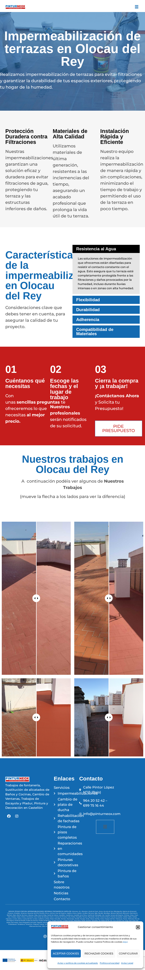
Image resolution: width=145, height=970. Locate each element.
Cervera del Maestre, (117, 915)
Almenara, (24, 913)
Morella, (77, 919)
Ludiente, (41, 919)
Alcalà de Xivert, (93, 911)
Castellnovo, (70, 915)
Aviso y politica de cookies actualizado (77, 963)
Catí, (103, 915)
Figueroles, (91, 917)
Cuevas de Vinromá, (60, 917)
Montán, (64, 919)
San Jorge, (125, 920)
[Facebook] (8, 816)
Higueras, (9, 919)
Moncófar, (57, 919)
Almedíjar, (17, 913)
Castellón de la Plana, (81, 915)
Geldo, (130, 917)
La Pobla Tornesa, (68, 920)
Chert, (136, 915)
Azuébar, (85, 913)
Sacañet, (89, 920)
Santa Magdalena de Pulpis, (28, 922)
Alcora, (101, 911)
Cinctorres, (30, 917)
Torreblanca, (22, 924)
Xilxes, (132, 915)
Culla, (69, 917)
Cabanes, (31, 915)
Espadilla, (79, 917)
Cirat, (35, 917)
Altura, (47, 913)
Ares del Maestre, (61, 913)
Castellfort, (62, 915)
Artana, (74, 913)
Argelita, (69, 913)
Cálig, (36, 915)
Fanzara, (85, 917)
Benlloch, (10, 915)
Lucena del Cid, (27, 919)
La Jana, (15, 919)
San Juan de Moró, (116, 920)
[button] (138, 927)
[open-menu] (105, 827)
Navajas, (83, 919)
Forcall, (97, 917)
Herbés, (134, 917)
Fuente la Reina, (105, 917)
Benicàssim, (134, 913)
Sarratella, (46, 922)
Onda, (102, 919)
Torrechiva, (29, 924)
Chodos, (14, 917)
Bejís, (96, 913)
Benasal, (113, 913)
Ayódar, (79, 913)
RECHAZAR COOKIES (99, 953)
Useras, (42, 924)
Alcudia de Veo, (108, 911)
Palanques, (119, 919)
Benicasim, (126, 913)
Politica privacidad (109, 963)
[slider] (36, 598)
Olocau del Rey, (95, 919)
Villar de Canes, (47, 926)
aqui (125, 941)
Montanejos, (71, 919)
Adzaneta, (75, 911)
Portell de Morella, (20, 920)
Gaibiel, (125, 917)
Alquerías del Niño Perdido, (36, 913)
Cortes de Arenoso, (43, 917)
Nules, (88, 919)
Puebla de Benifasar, (45, 920)
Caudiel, (108, 915)
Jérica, (20, 919)
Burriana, (25, 915)
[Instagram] (16, 816)
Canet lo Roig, (42, 915)
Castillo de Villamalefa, (95, 915)
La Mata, (47, 919)
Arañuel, (52, 913)
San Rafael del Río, (104, 920)
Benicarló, (119, 913)
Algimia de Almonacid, (130, 911)
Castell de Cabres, (53, 915)
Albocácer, (85, 911)
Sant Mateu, (15, 922)
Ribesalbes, (78, 920)
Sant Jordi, (132, 920)
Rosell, (84, 920)
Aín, (80, 911)
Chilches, (127, 915)
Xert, (9, 917)
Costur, (52, 917)
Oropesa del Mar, (110, 919)
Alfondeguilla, (118, 911)
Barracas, (91, 913)
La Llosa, (35, 919)
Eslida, (73, 917)
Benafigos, (107, 913)
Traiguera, (36, 924)
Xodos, (19, 917)
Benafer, (101, 913)
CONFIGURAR (128, 953)
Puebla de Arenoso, (32, 920)
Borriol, (19, 915)
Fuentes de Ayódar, (117, 917)
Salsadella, (95, 920)
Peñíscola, (131, 919)
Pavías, (125, 919)
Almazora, (10, 913)
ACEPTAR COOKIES (66, 953)
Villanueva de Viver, (35, 926)
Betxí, (15, 915)
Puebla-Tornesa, (57, 920)
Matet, (52, 919)
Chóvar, (23, 917)
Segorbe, (40, 922)
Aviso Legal (127, 963)
